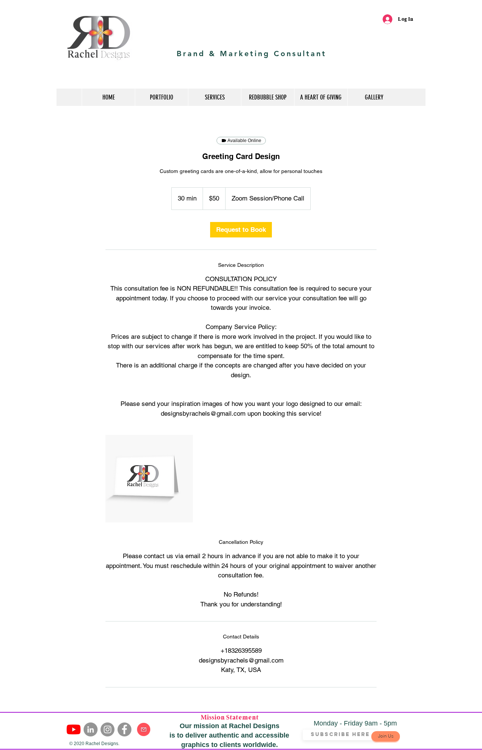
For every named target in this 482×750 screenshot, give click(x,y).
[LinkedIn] (91, 729)
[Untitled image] (149, 478)
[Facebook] (124, 729)
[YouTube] (74, 729)
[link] (241, 229)
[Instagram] (107, 729)
